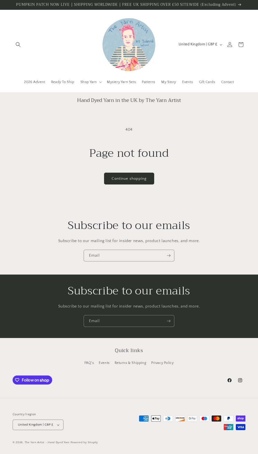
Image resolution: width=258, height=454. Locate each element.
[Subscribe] (168, 255)
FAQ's (89, 363)
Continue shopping (129, 178)
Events (104, 363)
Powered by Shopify (84, 442)
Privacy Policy (162, 363)
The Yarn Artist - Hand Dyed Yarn (47, 442)
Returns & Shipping (130, 363)
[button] (18, 44)
